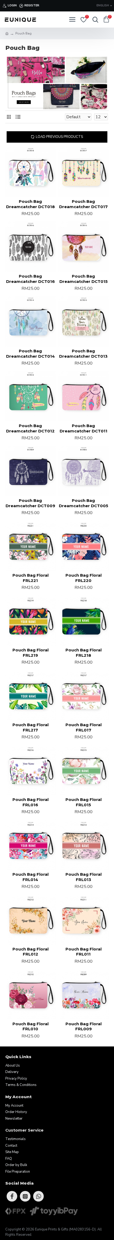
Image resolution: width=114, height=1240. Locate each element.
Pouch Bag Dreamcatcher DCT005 (83, 503)
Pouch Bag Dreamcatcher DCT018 (30, 204)
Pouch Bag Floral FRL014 (30, 877)
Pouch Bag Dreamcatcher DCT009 (30, 503)
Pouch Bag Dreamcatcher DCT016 (30, 279)
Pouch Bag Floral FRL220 (83, 578)
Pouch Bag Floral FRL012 (30, 952)
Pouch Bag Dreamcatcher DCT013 (83, 353)
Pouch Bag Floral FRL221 (30, 578)
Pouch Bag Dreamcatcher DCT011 (83, 428)
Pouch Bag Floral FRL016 (30, 802)
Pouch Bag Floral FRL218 (83, 652)
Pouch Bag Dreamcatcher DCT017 (83, 204)
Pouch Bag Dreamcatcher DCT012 (30, 428)
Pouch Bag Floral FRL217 (30, 727)
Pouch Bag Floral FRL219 (30, 652)
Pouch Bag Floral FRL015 (83, 802)
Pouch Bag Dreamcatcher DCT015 (83, 279)
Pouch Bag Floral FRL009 (83, 1026)
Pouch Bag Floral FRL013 (83, 877)
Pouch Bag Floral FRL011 (83, 952)
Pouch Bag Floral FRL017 (83, 727)
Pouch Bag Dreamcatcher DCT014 (30, 353)
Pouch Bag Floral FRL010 (30, 1026)
